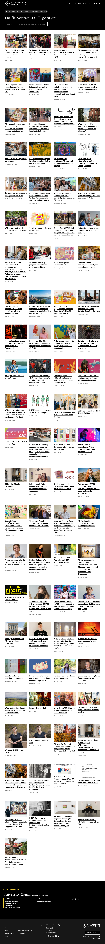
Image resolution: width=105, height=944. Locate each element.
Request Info (72, 4)
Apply (85, 4)
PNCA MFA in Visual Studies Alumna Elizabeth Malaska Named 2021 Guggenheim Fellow (16, 823)
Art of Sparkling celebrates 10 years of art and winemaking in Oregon (63, 162)
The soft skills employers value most (16, 159)
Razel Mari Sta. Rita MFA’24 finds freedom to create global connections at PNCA (40, 344)
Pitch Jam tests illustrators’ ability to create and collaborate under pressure (87, 162)
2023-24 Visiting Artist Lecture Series (15, 598)
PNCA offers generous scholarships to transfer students (88, 709)
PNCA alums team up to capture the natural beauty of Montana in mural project (64, 344)
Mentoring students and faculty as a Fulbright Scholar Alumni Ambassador (15, 344)
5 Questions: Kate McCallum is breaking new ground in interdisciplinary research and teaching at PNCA (64, 91)
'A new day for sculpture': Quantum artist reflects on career (89, 678)
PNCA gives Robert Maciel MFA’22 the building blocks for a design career (86, 524)
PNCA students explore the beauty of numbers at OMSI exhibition (64, 447)
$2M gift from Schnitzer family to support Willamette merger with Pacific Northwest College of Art (39, 785)
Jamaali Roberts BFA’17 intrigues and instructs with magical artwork (88, 377)
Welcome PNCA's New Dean (14, 751)
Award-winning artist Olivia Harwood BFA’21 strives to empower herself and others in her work (40, 606)
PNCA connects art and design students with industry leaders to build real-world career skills (88, 53)
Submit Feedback (91, 932)
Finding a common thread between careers (64, 677)
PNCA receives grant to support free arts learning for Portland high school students (15, 127)
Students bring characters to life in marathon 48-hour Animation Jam (13, 310)
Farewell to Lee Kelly (38, 708)
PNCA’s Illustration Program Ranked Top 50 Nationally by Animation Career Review (64, 780)
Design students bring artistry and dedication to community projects (40, 678)
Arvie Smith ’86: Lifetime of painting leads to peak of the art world (64, 710)
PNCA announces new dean (38, 741)
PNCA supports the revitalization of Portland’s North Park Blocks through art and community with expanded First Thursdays (88, 567)
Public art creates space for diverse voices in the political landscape (39, 161)
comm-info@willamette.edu (44, 901)
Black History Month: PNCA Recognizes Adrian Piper (88, 821)
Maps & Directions (10, 933)
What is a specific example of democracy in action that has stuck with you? (88, 127)
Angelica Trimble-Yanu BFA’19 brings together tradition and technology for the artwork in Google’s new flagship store (64, 527)
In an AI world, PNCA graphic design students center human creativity (88, 87)
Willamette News (23, 925)
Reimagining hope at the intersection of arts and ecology (88, 230)
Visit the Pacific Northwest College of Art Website (31, 24)
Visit (79, 4)
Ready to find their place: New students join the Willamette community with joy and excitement (40, 196)
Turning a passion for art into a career (40, 229)
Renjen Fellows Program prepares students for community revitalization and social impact (40, 310)
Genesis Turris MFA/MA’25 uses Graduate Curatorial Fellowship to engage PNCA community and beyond (14, 527)
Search (98, 4)
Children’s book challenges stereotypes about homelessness (88, 264)
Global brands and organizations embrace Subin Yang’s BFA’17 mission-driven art (63, 310)
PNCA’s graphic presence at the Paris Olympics (40, 411)
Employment (21, 933)
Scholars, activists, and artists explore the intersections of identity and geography (88, 344)
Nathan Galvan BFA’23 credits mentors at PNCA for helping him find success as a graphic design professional (40, 565)
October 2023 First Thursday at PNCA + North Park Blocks (62, 560)
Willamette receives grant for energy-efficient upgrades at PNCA (89, 195)
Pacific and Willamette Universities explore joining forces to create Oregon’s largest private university (64, 121)
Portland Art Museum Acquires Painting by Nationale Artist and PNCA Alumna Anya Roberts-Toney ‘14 (63, 821)
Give (90, 4)
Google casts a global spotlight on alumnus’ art (16, 677)
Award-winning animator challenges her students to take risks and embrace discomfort (39, 379)
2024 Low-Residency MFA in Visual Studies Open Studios (65, 414)
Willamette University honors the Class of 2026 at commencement (40, 52)
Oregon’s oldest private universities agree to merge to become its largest (15, 53)
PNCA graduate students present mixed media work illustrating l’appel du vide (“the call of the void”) (64, 643)
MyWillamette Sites (23, 930)
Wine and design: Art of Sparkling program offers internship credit (16, 710)
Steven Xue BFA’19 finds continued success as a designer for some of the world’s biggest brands (64, 231)
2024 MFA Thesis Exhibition (12, 485)
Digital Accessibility (36, 925)
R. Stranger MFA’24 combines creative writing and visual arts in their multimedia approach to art (89, 489)
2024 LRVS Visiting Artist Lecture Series (16, 443)
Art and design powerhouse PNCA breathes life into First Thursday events (87, 448)
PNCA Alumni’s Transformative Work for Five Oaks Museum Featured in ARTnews (15, 861)
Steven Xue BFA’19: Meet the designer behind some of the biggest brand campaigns (89, 605)
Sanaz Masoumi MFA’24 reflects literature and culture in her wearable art (15, 563)
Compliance (34, 928)
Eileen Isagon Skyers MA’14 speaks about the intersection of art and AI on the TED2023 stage (64, 605)
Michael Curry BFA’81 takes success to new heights (87, 641)
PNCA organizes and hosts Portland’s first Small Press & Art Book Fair (15, 88)
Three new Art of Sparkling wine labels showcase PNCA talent (39, 523)
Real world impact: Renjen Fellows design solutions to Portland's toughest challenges (39, 127)
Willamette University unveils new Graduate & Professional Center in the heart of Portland (15, 413)
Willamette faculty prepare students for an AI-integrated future (39, 264)
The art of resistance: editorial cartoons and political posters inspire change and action (64, 379)
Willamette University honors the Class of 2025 (15, 229)
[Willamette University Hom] (7, 12)
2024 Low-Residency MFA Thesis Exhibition (89, 412)
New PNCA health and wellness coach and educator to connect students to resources (38, 642)
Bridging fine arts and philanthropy (14, 376)
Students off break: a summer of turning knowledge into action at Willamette (64, 196)
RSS (8, 24)
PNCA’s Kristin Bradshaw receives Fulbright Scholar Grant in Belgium (89, 308)
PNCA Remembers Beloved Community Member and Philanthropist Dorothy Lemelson (39, 822)
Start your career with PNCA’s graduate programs (14, 641)
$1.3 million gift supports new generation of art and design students (16, 195)
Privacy (33, 930)
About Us (7, 936)
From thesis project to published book (63, 263)
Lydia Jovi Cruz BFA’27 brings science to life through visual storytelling (39, 88)
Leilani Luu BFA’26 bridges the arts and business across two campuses (38, 487)
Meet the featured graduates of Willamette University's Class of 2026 (64, 53)
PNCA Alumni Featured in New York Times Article (89, 781)
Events (20, 928)
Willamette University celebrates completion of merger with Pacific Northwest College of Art (64, 747)
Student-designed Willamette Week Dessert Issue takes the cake (64, 486)
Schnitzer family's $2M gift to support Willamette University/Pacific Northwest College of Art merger (88, 746)
